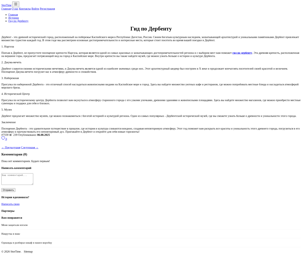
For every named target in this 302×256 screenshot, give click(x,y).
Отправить (8, 190)
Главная (6, 8)
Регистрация (47, 8)
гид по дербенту (242, 52)
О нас (15, 8)
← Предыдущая (10, 147)
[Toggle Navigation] (15, 4)
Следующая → (29, 147)
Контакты (25, 8)
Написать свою (10, 204)
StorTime (6, 5)
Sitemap (28, 251)
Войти (35, 8)
